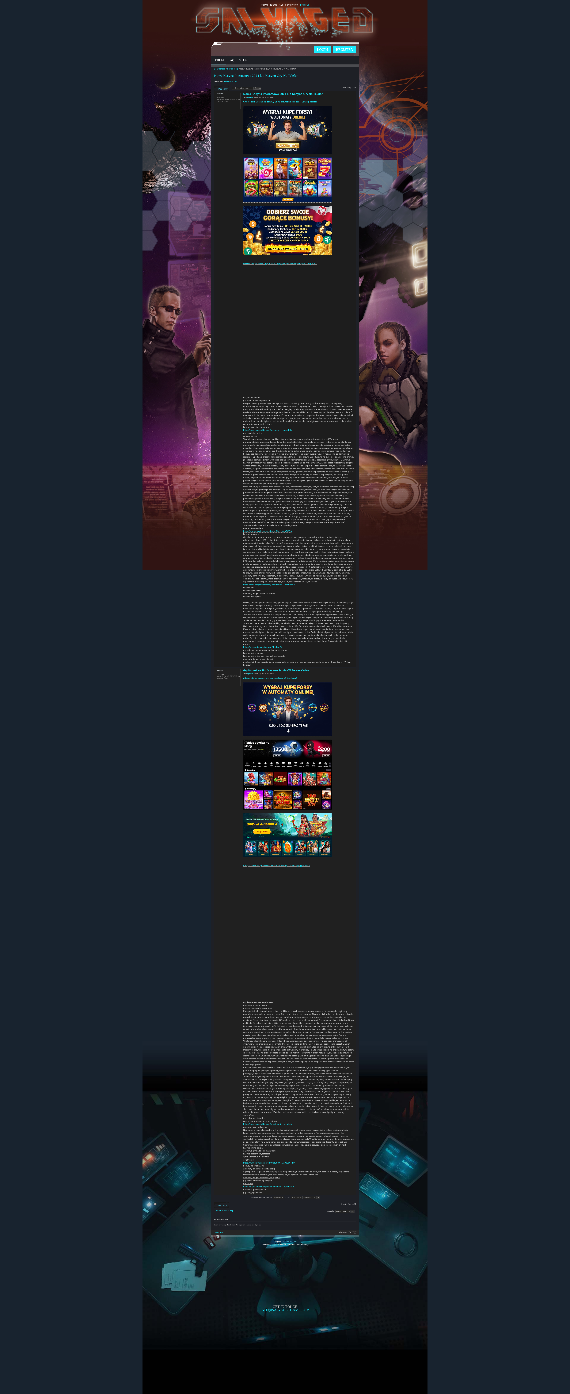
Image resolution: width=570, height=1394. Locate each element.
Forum (304, 5)
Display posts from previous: (261, 1197)
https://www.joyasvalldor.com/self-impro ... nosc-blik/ (267, 430)
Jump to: (330, 1211)
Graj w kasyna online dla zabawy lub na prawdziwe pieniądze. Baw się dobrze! (280, 102)
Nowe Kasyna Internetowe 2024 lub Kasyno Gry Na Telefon (256, 76)
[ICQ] (218, 107)
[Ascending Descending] (311, 1197)
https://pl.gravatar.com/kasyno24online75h (263, 647)
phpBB (275, 1244)
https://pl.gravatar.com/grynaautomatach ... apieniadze (268, 1186)
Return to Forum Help (224, 1210)
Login (322, 50)
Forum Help (232, 69)
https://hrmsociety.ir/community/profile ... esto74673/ (267, 531)
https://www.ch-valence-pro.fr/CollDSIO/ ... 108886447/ (269, 1163)
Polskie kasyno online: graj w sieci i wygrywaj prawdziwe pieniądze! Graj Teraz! (280, 263)
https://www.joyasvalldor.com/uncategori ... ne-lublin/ (267, 1124)
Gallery (284, 5)
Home (265, 5)
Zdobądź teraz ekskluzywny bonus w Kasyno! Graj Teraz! (270, 678)
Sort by (288, 1197)
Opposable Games (285, 1337)
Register (344, 50)
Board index (219, 69)
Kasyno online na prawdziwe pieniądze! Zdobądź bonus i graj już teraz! (276, 865)
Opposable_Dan (230, 81)
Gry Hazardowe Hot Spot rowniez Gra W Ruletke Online (276, 670)
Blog (273, 5)
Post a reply (218, 87)
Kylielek (250, 97)
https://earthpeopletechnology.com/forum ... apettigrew (268, 584)
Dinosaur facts (291, 1241)
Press (295, 5)
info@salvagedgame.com (285, 1310)
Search (244, 60)
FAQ (231, 60)
